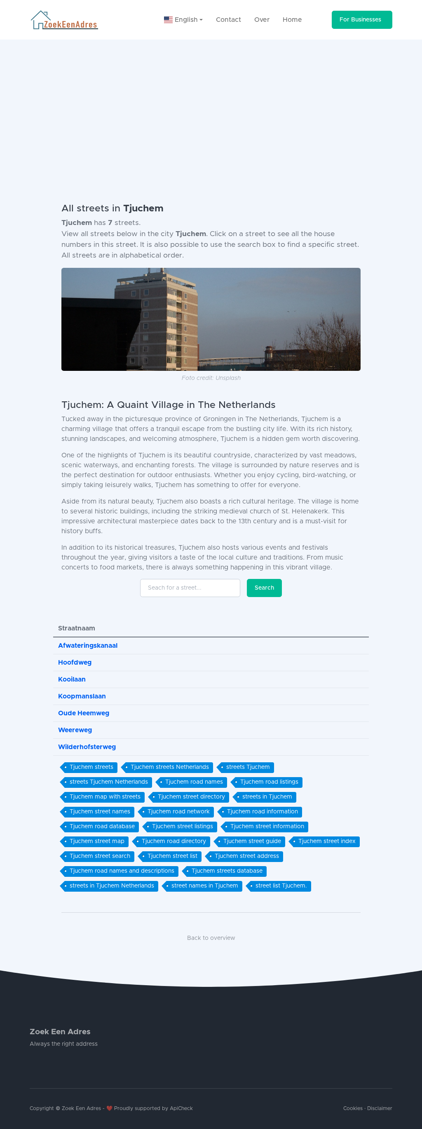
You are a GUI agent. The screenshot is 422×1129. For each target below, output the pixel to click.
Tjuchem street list (172, 856)
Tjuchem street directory (191, 797)
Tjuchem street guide (252, 841)
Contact (228, 19)
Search (264, 588)
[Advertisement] (211, 101)
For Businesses (360, 20)
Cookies (353, 1108)
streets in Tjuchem (267, 797)
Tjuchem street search (100, 856)
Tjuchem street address (247, 856)
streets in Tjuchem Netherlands (112, 886)
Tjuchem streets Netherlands (170, 767)
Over (262, 19)
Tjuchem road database (102, 826)
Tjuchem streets (91, 767)
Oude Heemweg (83, 713)
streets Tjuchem (248, 767)
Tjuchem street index (327, 841)
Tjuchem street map (97, 841)
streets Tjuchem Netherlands (109, 782)
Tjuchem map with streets (105, 797)
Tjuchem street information (267, 826)
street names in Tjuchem (204, 886)
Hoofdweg (74, 662)
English (185, 19)
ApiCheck (181, 1108)
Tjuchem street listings (182, 826)
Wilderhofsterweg (87, 747)
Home (292, 19)
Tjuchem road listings (269, 782)
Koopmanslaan (82, 696)
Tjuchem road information (262, 812)
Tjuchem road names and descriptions (122, 871)
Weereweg (75, 730)
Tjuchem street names (100, 812)
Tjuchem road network (179, 812)
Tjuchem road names (194, 782)
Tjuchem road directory (174, 841)
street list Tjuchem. (281, 886)
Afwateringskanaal (87, 645)
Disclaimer (379, 1108)
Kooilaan (72, 679)
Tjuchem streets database (227, 871)
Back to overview (211, 938)
